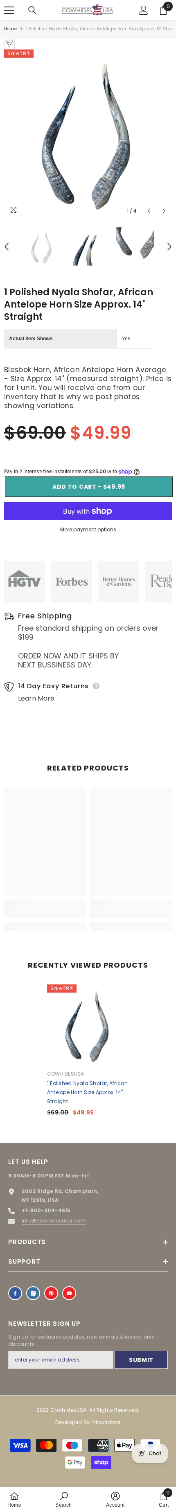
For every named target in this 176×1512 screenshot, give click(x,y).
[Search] (32, 10)
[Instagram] (33, 1293)
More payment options (88, 529)
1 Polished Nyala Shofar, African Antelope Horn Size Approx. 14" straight (87, 1092)
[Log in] (143, 10)
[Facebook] (15, 1293)
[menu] (9, 10)
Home (10, 29)
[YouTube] (69, 1293)
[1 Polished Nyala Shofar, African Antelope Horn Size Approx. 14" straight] (88, 1025)
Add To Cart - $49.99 (88, 487)
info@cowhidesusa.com (54, 1220)
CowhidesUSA (65, 1073)
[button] (149, 211)
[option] (88, 134)
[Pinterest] (51, 1293)
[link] (45, 913)
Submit (141, 1360)
